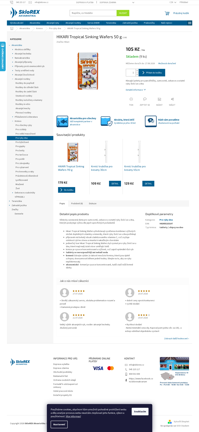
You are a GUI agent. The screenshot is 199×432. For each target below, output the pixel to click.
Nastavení (59, 424)
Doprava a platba (84, 2)
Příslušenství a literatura (26, 117)
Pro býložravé (22, 142)
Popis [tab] (62, 203)
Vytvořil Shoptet (181, 421)
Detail (115, 183)
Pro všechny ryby (24, 125)
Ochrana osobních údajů (64, 380)
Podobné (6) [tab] (77, 203)
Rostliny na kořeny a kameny (29, 100)
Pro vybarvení (22, 167)
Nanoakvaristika (22, 58)
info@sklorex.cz (136, 364)
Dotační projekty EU (62, 395)
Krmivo (18, 121)
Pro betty (20, 150)
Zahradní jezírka (19, 205)
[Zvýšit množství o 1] (137, 71)
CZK (172, 2)
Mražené (20, 184)
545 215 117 (134, 369)
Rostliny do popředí (25, 83)
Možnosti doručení (167, 63)
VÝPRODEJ (20, 197)
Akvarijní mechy (23, 108)
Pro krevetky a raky (25, 171)
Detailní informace (134, 89)
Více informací (73, 416)
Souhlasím (140, 411)
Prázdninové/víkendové (27, 175)
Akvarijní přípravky (23, 62)
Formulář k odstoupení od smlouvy (65, 386)
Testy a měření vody (24, 70)
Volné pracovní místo (63, 391)
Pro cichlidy (21, 129)
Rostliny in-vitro (23, 104)
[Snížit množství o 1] (137, 74)
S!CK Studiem (183, 425)
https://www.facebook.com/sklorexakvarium (141, 380)
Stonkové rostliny (24, 95)
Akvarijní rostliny (22, 79)
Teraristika (17, 201)
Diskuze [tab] (92, 203)
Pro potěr (20, 159)
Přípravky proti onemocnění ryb (30, 66)
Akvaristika (17, 45)
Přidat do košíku (154, 72)
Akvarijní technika (23, 53)
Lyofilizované (22, 180)
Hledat (123, 13)
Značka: (62, 42)
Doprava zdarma (108, 2)
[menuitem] (16, 22)
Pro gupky (20, 146)
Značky (15, 209)
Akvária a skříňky (23, 49)
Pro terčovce (22, 154)
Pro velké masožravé (26, 133)
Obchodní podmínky (62, 372)
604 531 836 (134, 374)
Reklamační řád (60, 376)
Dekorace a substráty (25, 192)
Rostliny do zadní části (26, 91)
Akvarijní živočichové (24, 74)
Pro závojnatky (23, 163)
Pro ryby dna (22, 138)
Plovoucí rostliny (23, 112)
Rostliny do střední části (27, 87)
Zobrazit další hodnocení (176, 338)
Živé (18, 188)
